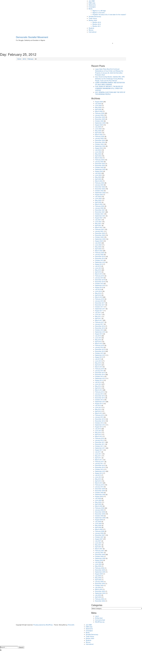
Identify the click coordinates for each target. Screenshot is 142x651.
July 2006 (98, 562)
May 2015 (98, 363)
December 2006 (100, 554)
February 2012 (99, 438)
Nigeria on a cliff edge (99, 11)
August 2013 (99, 403)
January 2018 (99, 301)
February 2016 (99, 345)
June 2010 (98, 477)
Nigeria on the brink (99, 13)
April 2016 (98, 342)
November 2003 (100, 591)
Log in (97, 616)
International (92, 32)
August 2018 (99, 287)
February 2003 (99, 599)
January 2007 (99, 552)
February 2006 (99, 568)
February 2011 (99, 462)
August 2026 (99, 102)
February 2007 (99, 551)
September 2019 (100, 262)
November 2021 (100, 212)
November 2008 (100, 514)
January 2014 (99, 394)
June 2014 (98, 384)
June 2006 (98, 564)
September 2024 (100, 146)
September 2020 (100, 239)
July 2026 (98, 104)
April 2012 (98, 434)
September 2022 (100, 193)
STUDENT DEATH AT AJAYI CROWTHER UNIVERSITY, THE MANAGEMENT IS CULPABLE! (49, 89)
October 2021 (99, 214)
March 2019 (98, 274)
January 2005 (99, 581)
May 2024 (98, 154)
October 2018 (99, 283)
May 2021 (98, 223)
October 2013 (99, 400)
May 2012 (98, 432)
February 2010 (99, 485)
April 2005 (98, 580)
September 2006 (100, 558)
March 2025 (98, 134)
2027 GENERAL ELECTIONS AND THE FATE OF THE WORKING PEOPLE (110, 93)
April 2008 (98, 527)
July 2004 (98, 587)
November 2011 (100, 444)
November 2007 (100, 535)
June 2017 (98, 314)
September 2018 (100, 285)
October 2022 (99, 191)
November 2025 (100, 119)
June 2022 (98, 198)
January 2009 (99, 510)
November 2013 (100, 398)
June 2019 (98, 268)
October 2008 (99, 516)
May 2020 (98, 247)
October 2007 (99, 537)
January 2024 (99, 162)
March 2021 (98, 227)
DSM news (92, 3)
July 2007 (98, 541)
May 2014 (98, 386)
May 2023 (98, 177)
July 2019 (98, 266)
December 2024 (100, 140)
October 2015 (99, 353)
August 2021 (99, 218)
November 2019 (100, 258)
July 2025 (98, 127)
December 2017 (100, 303)
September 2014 (100, 378)
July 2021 (98, 220)
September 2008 (100, 518)
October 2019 (99, 260)
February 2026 (99, 113)
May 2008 (98, 525)
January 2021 (99, 231)
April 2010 (98, 481)
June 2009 (98, 500)
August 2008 (99, 520)
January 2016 (99, 347)
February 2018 (99, 299)
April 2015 (98, 365)
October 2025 (99, 121)
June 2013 (98, 407)
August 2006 (99, 560)
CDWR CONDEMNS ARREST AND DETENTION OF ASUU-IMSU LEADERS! (110, 83)
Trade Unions (93, 18)
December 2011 (100, 442)
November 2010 (100, 467)
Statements (92, 5)
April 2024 (98, 156)
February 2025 (99, 136)
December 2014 (100, 372)
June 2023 (98, 175)
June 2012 (98, 431)
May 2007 (98, 545)
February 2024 (99, 160)
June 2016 (98, 338)
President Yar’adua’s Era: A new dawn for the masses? (109, 14)
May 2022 (98, 200)
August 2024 (99, 148)
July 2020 (98, 243)
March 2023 (98, 181)
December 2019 (100, 256)
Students (91, 28)
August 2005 (99, 574)
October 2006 (99, 556)
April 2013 (98, 411)
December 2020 (100, 233)
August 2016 (99, 334)
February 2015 (99, 369)
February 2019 (99, 276)
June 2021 (98, 222)
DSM (20, 83)
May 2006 (98, 566)
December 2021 (100, 210)
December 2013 (100, 396)
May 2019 (98, 270)
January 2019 (99, 278)
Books (90, 9)
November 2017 (100, 305)
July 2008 (98, 522)
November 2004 (100, 583)
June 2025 (98, 129)
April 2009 (98, 504)
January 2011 (99, 463)
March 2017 (98, 320)
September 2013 (100, 402)
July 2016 (98, 336)
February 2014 (99, 392)
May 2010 (98, 479)
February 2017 (99, 322)
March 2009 (98, 506)
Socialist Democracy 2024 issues (31, 47)
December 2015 (100, 349)
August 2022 (99, 194)
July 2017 (98, 313)
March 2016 (98, 343)
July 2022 (98, 196)
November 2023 (100, 165)
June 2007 (98, 543)
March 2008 (98, 529)
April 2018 (98, 295)
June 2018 (98, 291)
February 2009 (99, 508)
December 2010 (100, 465)
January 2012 (99, 440)
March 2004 (98, 589)
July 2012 (98, 429)
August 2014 (99, 380)
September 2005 (100, 572)
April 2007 (98, 547)
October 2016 (99, 330)
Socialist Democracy (95, 16)
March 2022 (98, 204)
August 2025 (99, 125)
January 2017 (99, 324)
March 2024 (98, 158)
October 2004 (99, 585)
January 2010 (99, 487)
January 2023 (99, 185)
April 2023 (98, 179)
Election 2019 (97, 22)
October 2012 (99, 423)
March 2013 (98, 413)
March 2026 (98, 111)
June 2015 (98, 361)
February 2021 (99, 229)
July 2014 (98, 382)
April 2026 (98, 109)
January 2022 (99, 208)
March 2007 (98, 549)
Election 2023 (93, 20)
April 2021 (98, 225)
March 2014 (98, 390)
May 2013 (98, 409)
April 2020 (98, 249)
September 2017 (100, 309)
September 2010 (100, 471)
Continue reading (24, 103)
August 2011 (99, 450)
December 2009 (100, 489)
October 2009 (99, 492)
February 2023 (99, 183)
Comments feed (100, 620)
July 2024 (98, 150)
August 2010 (99, 473)
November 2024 (100, 142)
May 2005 (98, 578)
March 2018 (98, 297)
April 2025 (98, 133)
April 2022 (98, 202)
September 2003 (100, 593)
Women (91, 30)
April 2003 (98, 597)
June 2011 (98, 454)
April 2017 (98, 318)
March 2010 (98, 483)
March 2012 (98, 436)
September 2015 (100, 355)
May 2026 (98, 107)
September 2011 (100, 448)
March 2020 (98, 251)
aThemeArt (70, 625)
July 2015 (98, 359)
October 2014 (99, 376)
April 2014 (98, 388)
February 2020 (99, 253)
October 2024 (99, 144)
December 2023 (100, 163)
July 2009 (98, 498)
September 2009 (100, 494)
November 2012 (100, 421)
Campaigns (92, 7)
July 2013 (98, 405)
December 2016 (100, 326)
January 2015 (99, 371)
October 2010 (99, 469)
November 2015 (100, 351)
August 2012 (99, 427)
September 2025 (100, 123)
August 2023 (99, 171)
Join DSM (92, 1)
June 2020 (98, 245)
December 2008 (100, 512)
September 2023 (100, 169)
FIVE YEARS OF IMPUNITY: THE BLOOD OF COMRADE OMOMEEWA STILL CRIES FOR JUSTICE (109, 88)
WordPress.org (99, 622)
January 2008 (99, 533)
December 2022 (100, 187)
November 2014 (100, 374)
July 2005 (98, 576)
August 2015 (99, 357)
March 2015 (98, 367)
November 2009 (100, 491)
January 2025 (99, 138)
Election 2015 (97, 24)
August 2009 (99, 496)
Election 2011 (97, 26)
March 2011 (98, 460)
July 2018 (98, 289)
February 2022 (99, 206)
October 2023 (99, 167)
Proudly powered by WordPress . (43, 625)
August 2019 (99, 264)
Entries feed (98, 618)
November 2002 (100, 601)
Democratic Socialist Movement (32, 37)
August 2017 (99, 311)
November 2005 (100, 570)
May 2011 (98, 456)
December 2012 (100, 419)
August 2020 (99, 241)
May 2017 (98, 316)
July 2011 (98, 452)
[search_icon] (114, 43)
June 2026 (98, 105)
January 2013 (99, 417)
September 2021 (100, 216)
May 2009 (98, 502)
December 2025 (100, 117)
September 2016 (100, 332)
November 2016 (100, 328)
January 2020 (99, 254)
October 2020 (99, 237)
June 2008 (98, 523)
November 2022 (100, 189)
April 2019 (98, 272)
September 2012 (100, 425)
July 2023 (98, 173)
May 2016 (98, 340)
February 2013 (99, 415)
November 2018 (100, 282)
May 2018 (98, 293)
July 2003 (98, 595)
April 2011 (98, 458)
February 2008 (99, 531)
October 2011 (99, 446)
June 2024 (98, 152)
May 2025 (98, 131)
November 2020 (100, 235)
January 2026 (99, 115)
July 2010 (98, 475)
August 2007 (99, 539)
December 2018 (100, 280)
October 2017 (99, 307)
